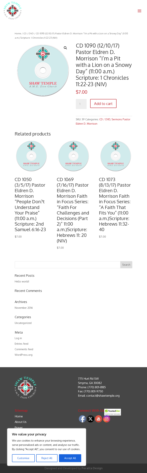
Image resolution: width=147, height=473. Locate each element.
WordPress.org (23, 354)
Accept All (70, 458)
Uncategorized (23, 322)
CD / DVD (28, 33)
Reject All (46, 458)
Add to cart (103, 103)
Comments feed (24, 349)
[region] (46, 447)
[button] (65, 48)
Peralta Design (92, 468)
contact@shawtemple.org (103, 395)
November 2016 (24, 307)
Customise (23, 458)
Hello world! (22, 281)
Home (18, 33)
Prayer (19, 427)
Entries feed (21, 343)
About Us (21, 422)
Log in (18, 338)
